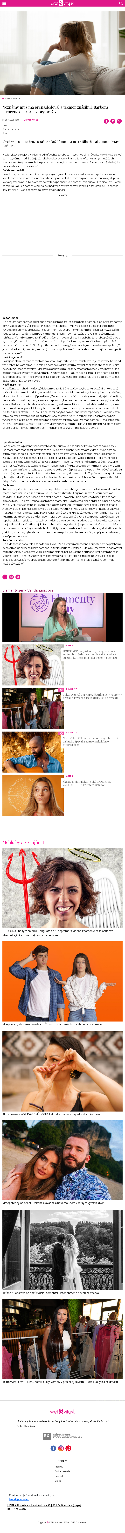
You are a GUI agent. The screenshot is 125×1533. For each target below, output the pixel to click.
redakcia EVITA (12, 129)
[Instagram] (61, 1448)
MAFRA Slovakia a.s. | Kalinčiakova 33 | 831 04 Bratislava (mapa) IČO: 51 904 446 (44, 1507)
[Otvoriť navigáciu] (4, 3)
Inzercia (59, 1467)
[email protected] (19, 1499)
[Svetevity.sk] (62, 3)
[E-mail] (112, 121)
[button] (121, 3)
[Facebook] (106, 121)
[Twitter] (119, 121)
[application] (62, 617)
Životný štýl (31, 120)
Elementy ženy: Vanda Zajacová (28, 590)
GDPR (58, 1481)
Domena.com (81, 1522)
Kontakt (59, 1476)
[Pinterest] (68, 1448)
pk (6, 133)
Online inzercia (62, 1471)
